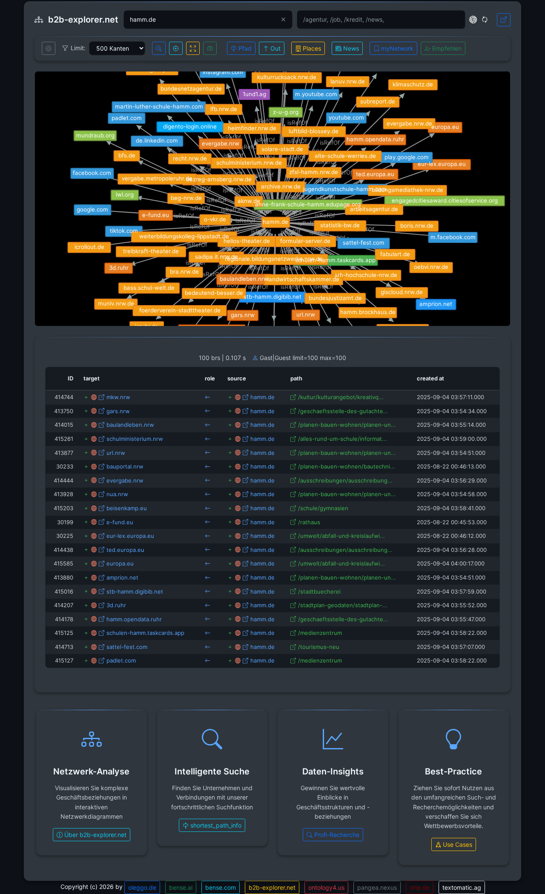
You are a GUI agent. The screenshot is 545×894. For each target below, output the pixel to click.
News (350, 48)
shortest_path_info (215, 825)
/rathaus (309, 522)
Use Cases (456, 844)
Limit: (78, 47)
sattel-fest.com (126, 646)
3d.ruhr (116, 605)
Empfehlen (446, 48)
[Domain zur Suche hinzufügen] (86, 397)
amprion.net (122, 577)
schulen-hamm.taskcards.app (145, 632)
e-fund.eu (119, 522)
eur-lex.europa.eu (130, 535)
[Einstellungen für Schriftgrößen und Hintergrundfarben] (48, 48)
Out (275, 48)
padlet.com (121, 660)
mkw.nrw (118, 397)
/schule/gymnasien (323, 508)
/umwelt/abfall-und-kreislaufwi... (341, 535)
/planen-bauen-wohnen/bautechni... (346, 466)
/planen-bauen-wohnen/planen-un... (347, 424)
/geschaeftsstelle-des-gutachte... (343, 411)
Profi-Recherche (336, 834)
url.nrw (115, 452)
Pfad (244, 48)
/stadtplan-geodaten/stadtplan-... (342, 605)
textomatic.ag (461, 887)
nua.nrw (117, 494)
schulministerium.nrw (134, 438)
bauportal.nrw (124, 466)
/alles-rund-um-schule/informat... (342, 438)
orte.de (420, 887)
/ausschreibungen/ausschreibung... (345, 480)
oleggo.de (142, 887)
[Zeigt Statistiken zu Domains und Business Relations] (210, 48)
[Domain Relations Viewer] (94, 397)
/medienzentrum (320, 632)
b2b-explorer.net (272, 887)
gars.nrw (118, 411)
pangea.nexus (377, 887)
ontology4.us (326, 887)
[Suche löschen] (283, 19)
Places (311, 48)
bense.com (220, 887)
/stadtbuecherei (319, 591)
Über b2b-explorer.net (94, 834)
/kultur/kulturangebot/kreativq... (341, 397)
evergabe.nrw (124, 480)
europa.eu (120, 563)
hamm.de (262, 397)
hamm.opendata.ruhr (134, 619)
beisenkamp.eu (126, 508)
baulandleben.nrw (130, 424)
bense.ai (180, 887)
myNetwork (396, 48)
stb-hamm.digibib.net (134, 591)
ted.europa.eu (125, 549)
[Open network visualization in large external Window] (504, 19)
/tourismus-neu (318, 646)
